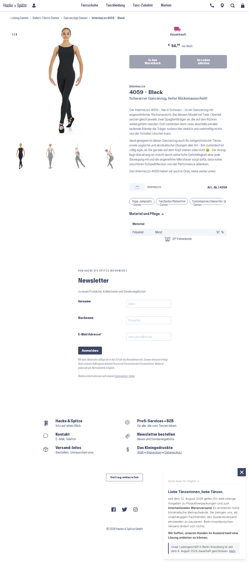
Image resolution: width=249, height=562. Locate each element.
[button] (225, 201)
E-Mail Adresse (89, 334)
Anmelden (90, 350)
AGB (140, 452)
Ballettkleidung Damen (14, 18)
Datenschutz (173, 452)
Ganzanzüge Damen (75, 18)
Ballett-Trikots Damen (46, 18)
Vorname (84, 301)
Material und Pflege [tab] (144, 214)
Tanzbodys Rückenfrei (171, 201)
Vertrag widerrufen (124, 477)
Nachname (85, 318)
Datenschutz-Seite (125, 376)
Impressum (154, 452)
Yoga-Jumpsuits (142, 201)
